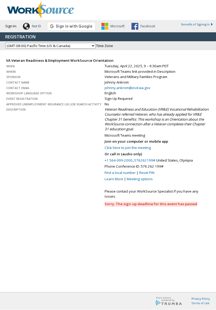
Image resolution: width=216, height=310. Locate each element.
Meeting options (140, 179)
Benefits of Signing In (195, 24)
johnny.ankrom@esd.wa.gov (127, 87)
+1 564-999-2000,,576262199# (130, 160)
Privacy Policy (200, 299)
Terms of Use (200, 303)
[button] (32, 27)
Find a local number (120, 172)
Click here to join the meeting (128, 147)
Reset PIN (146, 172)
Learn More (114, 179)
